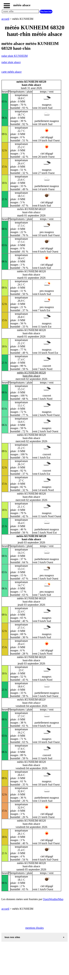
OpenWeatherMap (53, 899)
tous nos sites (12, 937)
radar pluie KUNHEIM (14, 55)
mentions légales (34, 927)
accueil (5, 18)
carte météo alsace (11, 71)
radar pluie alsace (11, 62)
